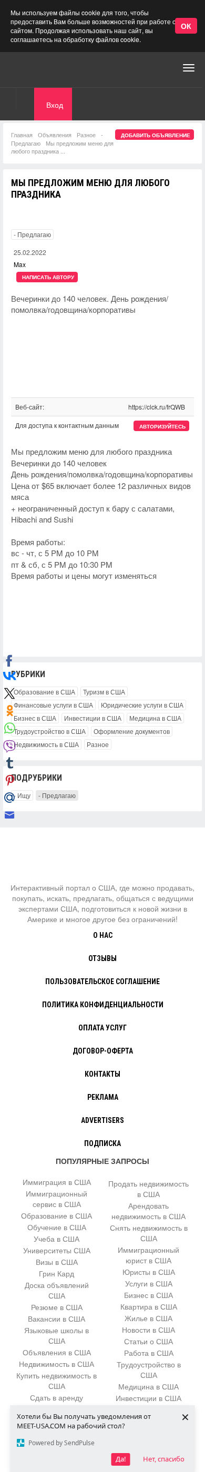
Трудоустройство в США (50, 731)
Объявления (54, 134)
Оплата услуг (102, 1028)
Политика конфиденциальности (102, 1004)
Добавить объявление (155, 135)
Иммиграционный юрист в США (148, 1254)
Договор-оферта (103, 1051)
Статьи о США (148, 1341)
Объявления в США (57, 1352)
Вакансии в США (56, 1318)
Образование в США (44, 691)
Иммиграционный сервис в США (56, 1198)
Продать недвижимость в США (148, 1188)
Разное (86, 134)
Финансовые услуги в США (53, 704)
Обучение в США (56, 1227)
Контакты (102, 1074)
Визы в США (57, 1261)
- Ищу (22, 795)
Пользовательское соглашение (102, 981)
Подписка (102, 1143)
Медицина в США (155, 717)
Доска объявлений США (57, 1290)
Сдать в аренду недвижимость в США (56, 1402)
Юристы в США (148, 1271)
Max (20, 264)
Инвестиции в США (92, 717)
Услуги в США (148, 1283)
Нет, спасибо (163, 1459)
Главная (22, 134)
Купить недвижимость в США (56, 1380)
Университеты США (56, 1250)
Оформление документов (132, 731)
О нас (102, 935)
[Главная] (50, 68)
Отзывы (102, 958)
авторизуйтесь (162, 426)
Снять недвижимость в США (149, 1232)
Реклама (102, 1097)
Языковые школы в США (56, 1335)
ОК (186, 26)
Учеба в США (56, 1238)
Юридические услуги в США (142, 704)
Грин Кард (56, 1273)
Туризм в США (104, 691)
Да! (121, 1459)
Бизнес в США (35, 717)
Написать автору (48, 277)
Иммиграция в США (57, 1182)
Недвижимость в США (46, 744)
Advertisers (102, 1120)
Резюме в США (57, 1307)
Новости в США (148, 1329)
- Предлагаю (32, 234)
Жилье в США (148, 1318)
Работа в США (148, 1352)
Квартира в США (148, 1306)
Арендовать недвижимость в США (148, 1210)
